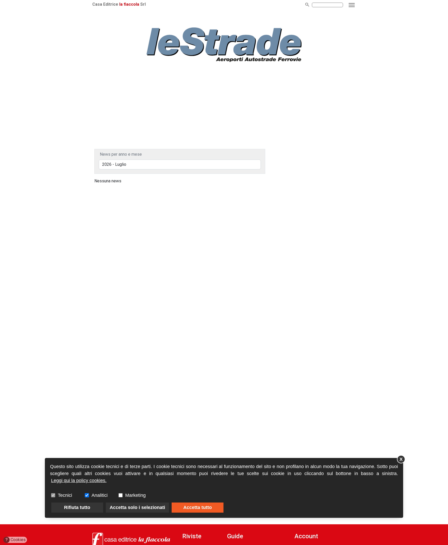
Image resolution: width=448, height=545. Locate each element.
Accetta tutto (197, 507)
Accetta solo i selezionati (137, 507)
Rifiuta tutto (77, 507)
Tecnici (65, 495)
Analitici (100, 495)
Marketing (135, 495)
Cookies (15, 539)
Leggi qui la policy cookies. (79, 480)
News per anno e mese (121, 154)
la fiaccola (129, 4)
